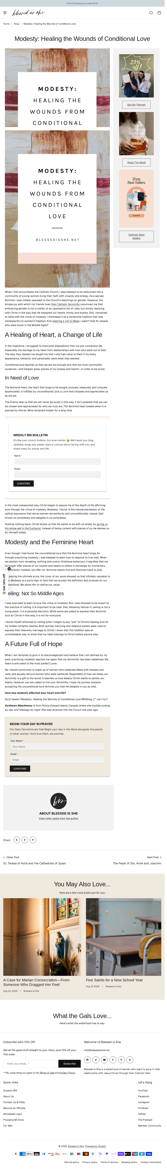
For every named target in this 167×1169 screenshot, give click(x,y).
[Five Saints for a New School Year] (123, 936)
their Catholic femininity (65, 304)
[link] (16, 840)
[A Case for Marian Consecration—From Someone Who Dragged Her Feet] (41, 936)
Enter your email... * (18, 1063)
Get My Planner (136, 104)
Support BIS (10, 1090)
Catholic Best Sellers (136, 236)
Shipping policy (129, 1162)
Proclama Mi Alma (13, 1119)
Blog (16, 23)
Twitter (142, 1113)
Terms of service (109, 1162)
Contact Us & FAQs (14, 1102)
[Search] (150, 12)
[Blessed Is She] (28, 12)
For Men (8, 1125)
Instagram (144, 1102)
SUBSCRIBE (23, 483)
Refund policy (71, 1162)
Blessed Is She (76, 1146)
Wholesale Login (12, 1113)
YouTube (143, 1090)
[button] (4, 585)
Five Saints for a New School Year (113, 979)
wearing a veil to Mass (65, 321)
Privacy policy (89, 1162)
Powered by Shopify (95, 1146)
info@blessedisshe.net (97, 1050)
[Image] (136, 75)
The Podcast (145, 1119)
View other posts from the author (58, 818)
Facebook (143, 1096)
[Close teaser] (9, 568)
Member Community (149, 1125)
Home (6, 23)
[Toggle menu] (5, 12)
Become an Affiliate (14, 1108)
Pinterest (143, 1108)
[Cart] (159, 12)
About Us (8, 1096)
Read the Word (136, 162)
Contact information (151, 1162)
